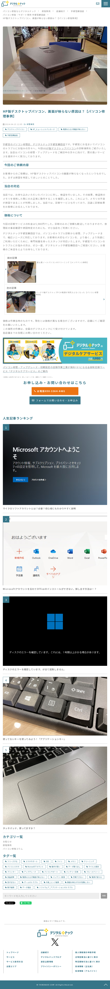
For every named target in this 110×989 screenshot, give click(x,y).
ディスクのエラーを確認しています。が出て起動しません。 (34, 669)
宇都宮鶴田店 (77, 11)
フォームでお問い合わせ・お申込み (57, 400)
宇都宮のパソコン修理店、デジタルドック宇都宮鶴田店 (34, 144)
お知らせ (7, 841)
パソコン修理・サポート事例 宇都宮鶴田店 (24, 14)
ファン (59, 861)
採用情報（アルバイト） (86, 971)
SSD (47, 861)
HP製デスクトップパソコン (60, 148)
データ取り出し (74, 866)
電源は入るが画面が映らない (74, 129)
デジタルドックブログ (51, 957)
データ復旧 (26, 887)
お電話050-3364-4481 (56, 391)
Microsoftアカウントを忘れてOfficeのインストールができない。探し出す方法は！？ (50, 588)
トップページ (12, 952)
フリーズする (12, 861)
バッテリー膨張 (59, 877)
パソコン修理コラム (13, 848)
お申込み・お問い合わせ (98, 3)
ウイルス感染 (94, 866)
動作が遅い (56, 866)
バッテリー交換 (72, 871)
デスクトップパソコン (15, 129)
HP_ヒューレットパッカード (44, 129)
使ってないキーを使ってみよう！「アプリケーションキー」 (34, 739)
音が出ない (11, 882)
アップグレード (30, 871)
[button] (105, 3)
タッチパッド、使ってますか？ (19, 828)
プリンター (11, 871)
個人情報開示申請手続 (85, 952)
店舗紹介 (60, 11)
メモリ (73, 861)
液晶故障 (10, 877)
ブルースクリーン (93, 871)
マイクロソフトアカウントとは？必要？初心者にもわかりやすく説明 (39, 508)
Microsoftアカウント (35, 866)
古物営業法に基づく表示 (86, 957)
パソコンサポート (51, 871)
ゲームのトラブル (31, 882)
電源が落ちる (97, 877)
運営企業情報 (47, 961)
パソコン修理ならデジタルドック (19, 11)
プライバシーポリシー (51, 966)
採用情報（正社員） (84, 966)
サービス (10, 957)
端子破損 (10, 887)
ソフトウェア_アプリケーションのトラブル (56, 887)
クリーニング (89, 861)
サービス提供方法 (14, 961)
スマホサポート (32, 861)
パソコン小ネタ (13, 866)
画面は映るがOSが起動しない (78, 882)
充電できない (78, 877)
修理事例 (46, 11)
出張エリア (11, 966)
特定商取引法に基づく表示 (87, 961)
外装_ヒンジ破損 (52, 882)
